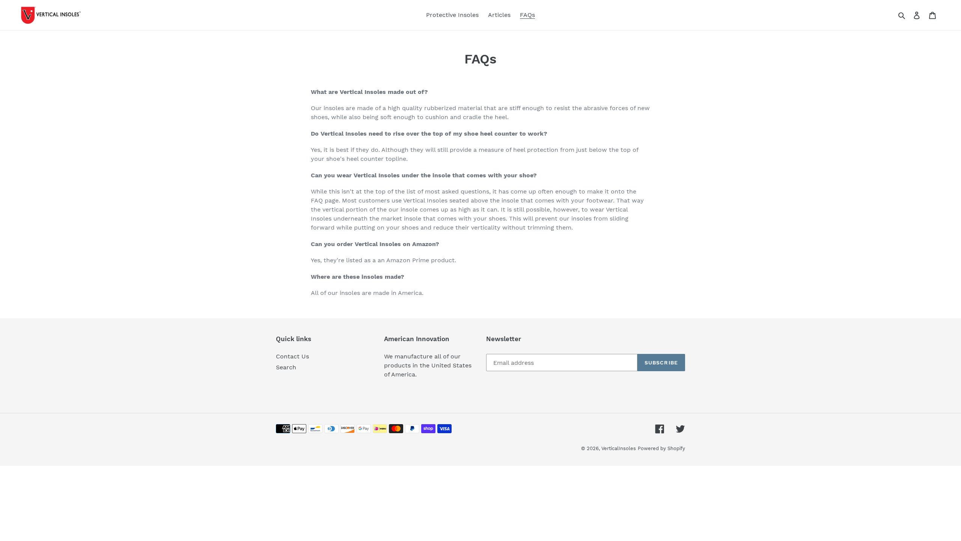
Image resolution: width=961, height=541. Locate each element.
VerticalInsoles (618, 448)
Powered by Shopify (661, 448)
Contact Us (292, 356)
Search (286, 367)
